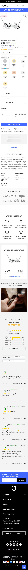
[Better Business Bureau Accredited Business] (5, 557)
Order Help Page (8, 514)
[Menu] (26, 5)
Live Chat (20, 533)
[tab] (11, 38)
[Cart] (22, 5)
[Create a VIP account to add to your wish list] (25, 16)
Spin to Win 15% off (9, 10)
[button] (22, 383)
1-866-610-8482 (7, 528)
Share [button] (5, 383)
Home (2, 13)
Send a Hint (14, 147)
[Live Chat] (24, 567)
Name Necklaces (8, 13)
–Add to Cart (14, 124)
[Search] (20, 5)
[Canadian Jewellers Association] (14, 559)
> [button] (19, 467)
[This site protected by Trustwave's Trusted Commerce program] (13, 557)
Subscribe (22, 480)
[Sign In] (17, 5)
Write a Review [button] (14, 348)
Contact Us (8, 533)
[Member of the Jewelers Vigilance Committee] (22, 557)
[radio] (5, 63)
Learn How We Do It (13, 276)
